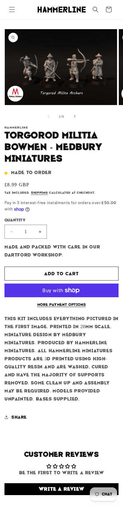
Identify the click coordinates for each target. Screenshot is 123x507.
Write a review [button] (61, 489)
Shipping (39, 193)
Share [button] (19, 417)
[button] (12, 9)
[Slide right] (74, 116)
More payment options (61, 304)
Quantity (14, 220)
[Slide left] (48, 116)
